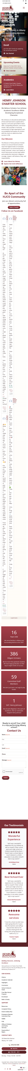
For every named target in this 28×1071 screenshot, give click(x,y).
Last (3, 744)
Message (6, 760)
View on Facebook (4, 407)
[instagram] (25, 0)
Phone (4, 754)
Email (6, 748)
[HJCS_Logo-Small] (7, 5)
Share (5, 409)
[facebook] (23, 0)
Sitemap (10, 1063)
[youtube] (25, 3)
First (3, 739)
